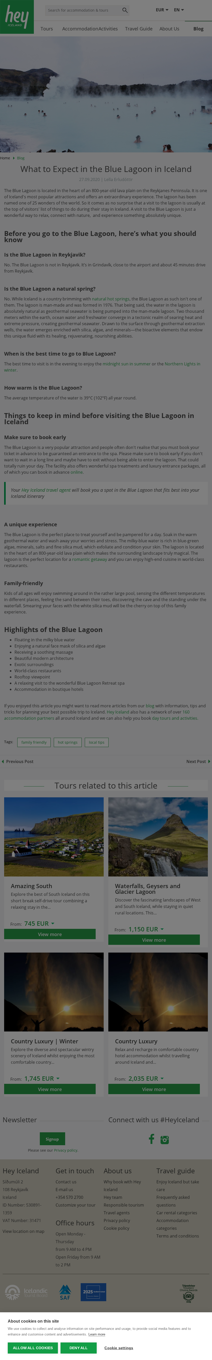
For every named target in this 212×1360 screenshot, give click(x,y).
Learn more (96, 1334)
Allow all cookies (33, 1348)
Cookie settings (118, 1348)
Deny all (79, 1348)
